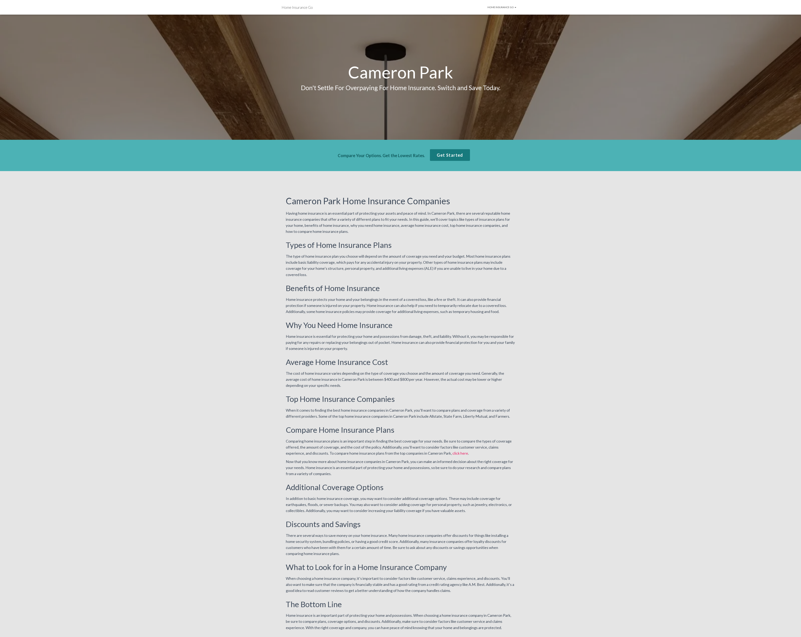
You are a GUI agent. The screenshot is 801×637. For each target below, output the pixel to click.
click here (460, 453)
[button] (450, 155)
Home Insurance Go (500, 7)
